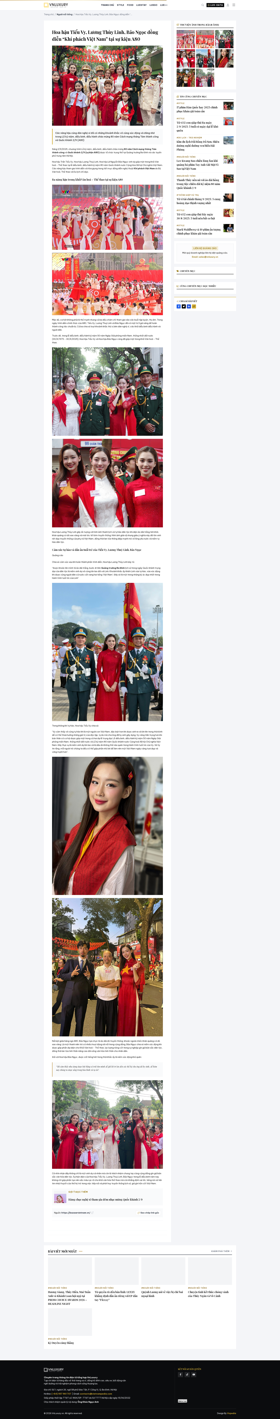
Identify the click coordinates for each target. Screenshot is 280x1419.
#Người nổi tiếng (186, 157)
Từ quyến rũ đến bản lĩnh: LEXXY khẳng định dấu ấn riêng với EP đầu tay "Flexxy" (116, 1296)
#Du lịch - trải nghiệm (189, 138)
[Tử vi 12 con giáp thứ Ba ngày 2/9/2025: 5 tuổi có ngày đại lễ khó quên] (228, 121)
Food (130, 5)
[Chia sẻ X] (184, 306)
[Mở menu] (233, 5)
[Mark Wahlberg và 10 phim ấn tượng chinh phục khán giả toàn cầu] (228, 228)
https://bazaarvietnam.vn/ (76, 1212)
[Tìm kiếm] (203, 5)
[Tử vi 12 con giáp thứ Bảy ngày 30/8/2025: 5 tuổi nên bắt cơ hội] (228, 213)
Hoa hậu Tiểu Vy (87, 339)
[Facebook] (180, 1374)
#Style (181, 103)
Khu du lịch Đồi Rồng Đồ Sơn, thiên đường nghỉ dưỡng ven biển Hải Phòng (198, 145)
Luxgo (153, 5)
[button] (107, 217)
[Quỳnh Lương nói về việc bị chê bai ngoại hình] (163, 1271)
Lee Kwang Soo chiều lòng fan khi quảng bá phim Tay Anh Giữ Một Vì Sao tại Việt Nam (197, 164)
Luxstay (141, 5)
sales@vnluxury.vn (208, 257)
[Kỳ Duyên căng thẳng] (70, 1322)
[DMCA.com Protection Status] (182, 1401)
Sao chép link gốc (149, 1212)
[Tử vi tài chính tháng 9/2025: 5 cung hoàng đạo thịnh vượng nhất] (228, 198)
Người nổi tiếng (64, 14)
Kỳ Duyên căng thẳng (61, 1343)
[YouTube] (193, 1374)
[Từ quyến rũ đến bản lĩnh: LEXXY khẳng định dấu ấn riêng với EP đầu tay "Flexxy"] (117, 1271)
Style (120, 5)
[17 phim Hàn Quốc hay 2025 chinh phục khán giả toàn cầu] (228, 106)
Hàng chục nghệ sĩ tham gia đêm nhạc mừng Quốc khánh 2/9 (105, 1199)
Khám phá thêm (220, 1251)
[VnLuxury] (56, 5)
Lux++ (164, 5)
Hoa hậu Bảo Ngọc (108, 339)
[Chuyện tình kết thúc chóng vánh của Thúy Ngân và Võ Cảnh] (210, 1271)
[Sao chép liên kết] (194, 306)
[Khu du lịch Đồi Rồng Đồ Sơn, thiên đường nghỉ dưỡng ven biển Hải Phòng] (228, 140)
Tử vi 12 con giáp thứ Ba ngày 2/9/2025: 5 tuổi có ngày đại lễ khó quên (197, 126)
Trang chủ (49, 14)
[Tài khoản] (228, 5)
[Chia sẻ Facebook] (179, 306)
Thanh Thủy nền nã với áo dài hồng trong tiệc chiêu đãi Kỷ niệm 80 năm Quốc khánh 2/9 (198, 184)
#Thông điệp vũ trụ (188, 195)
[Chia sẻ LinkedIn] (189, 306)
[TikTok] (187, 1374)
